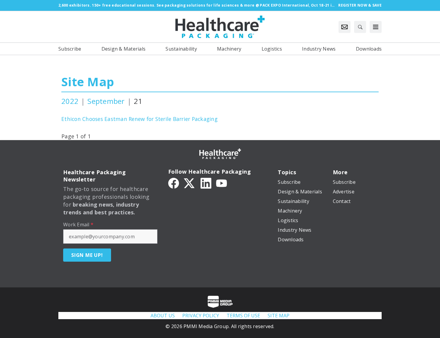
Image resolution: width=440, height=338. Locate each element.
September (106, 101)
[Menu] (376, 27)
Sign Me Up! (87, 255)
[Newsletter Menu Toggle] (345, 27)
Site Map (87, 81)
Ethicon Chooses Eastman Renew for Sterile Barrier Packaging (139, 118)
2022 (69, 101)
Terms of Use (243, 315)
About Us (163, 315)
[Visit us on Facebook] (173, 182)
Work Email (78, 224)
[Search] (360, 27)
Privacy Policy (200, 315)
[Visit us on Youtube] (221, 182)
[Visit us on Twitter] (190, 182)
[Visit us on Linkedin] (206, 182)
